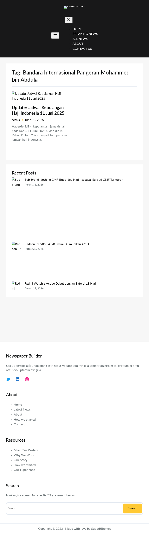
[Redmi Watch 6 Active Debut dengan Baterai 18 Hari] (17, 308)
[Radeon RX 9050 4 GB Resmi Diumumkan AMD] (17, 261)
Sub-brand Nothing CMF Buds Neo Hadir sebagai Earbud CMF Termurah (74, 179)
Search (132, 508)
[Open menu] (55, 35)
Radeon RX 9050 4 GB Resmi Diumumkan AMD (57, 244)
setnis (16, 119)
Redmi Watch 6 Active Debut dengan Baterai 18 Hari (60, 283)
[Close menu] (69, 20)
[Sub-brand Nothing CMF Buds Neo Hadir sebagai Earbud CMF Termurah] (17, 209)
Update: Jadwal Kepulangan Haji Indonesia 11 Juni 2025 (38, 110)
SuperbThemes (101, 528)
